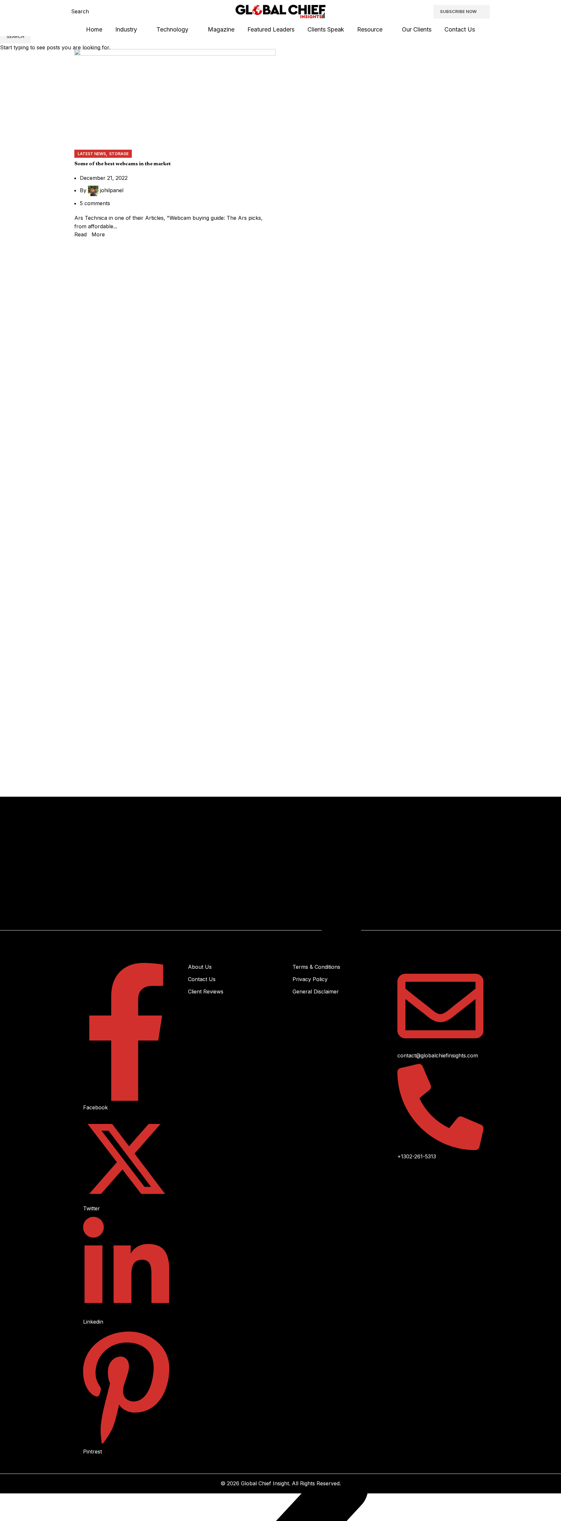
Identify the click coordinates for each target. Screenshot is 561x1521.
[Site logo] (280, 11)
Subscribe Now (458, 11)
